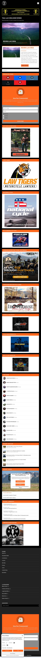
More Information (20, 481)
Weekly (6, 117)
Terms (3, 567)
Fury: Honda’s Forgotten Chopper (9, 495)
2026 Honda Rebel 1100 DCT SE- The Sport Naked (16, 459)
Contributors (4, 558)
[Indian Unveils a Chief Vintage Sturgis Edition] (4, 464)
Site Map (3, 562)
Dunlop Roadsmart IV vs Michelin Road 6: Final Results (15, 518)
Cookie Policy (4, 570)
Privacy (3, 565)
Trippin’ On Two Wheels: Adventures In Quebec (15, 450)
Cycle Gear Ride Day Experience (10, 504)
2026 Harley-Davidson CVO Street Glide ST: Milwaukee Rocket (18, 455)
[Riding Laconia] (11, 52)
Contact (3, 560)
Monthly (6, 115)
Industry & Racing (5, 588)
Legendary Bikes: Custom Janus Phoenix (14, 446)
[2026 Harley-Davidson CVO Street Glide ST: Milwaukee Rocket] (4, 456)
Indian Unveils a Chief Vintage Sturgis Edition (15, 463)
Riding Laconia (9, 41)
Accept (20, 484)
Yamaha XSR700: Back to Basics (9, 497)
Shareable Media (5, 555)
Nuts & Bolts (4, 593)
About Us (4, 553)
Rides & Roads (19, 42)
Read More (25, 65)
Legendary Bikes (13, 447)
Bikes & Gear (13, 456)
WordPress (29, 655)
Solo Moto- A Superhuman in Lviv (10, 511)
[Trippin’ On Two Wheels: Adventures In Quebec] (4, 451)
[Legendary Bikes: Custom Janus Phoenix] (4, 447)
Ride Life (15, 42)
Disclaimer (4, 572)
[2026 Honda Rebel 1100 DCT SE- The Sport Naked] (4, 460)
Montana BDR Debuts (7, 492)
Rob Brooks (8, 42)
